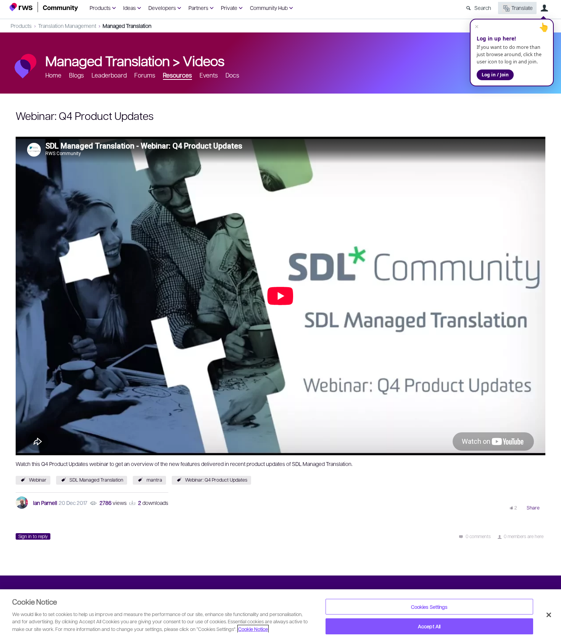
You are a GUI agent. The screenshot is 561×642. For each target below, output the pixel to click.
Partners (198, 7)
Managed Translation (127, 25)
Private (229, 7)
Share (533, 508)
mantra (154, 480)
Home (53, 75)
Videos (203, 60)
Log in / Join (495, 74)
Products (100, 7)
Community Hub (269, 7)
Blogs (76, 75)
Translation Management (67, 25)
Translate (522, 7)
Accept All (429, 626)
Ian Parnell (45, 502)
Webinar (38, 480)
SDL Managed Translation (96, 480)
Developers (162, 7)
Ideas (129, 7)
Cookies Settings (429, 606)
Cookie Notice (253, 629)
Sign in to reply (33, 536)
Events (209, 75)
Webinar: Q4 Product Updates (216, 480)
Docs (232, 75)
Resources (177, 75)
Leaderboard (109, 75)
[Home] (44, 7)
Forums (144, 75)
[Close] (548, 614)
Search (482, 7)
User (544, 8)
